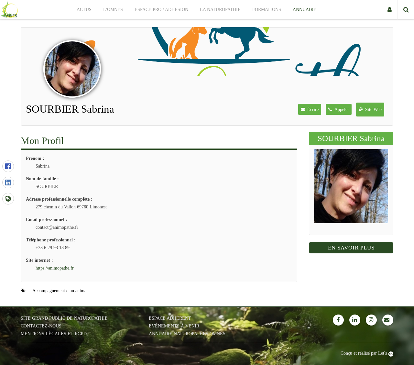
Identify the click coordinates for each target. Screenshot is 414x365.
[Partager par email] (8, 199)
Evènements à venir (174, 326)
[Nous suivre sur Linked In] (354, 320)
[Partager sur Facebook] (8, 166)
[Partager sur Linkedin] (8, 182)
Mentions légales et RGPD (54, 333)
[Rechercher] (406, 9)
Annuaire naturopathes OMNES (187, 333)
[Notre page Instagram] (371, 320)
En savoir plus (351, 248)
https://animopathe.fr (55, 268)
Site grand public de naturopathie (64, 318)
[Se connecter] (389, 9)
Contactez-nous (41, 326)
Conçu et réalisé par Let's (364, 353)
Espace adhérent (170, 318)
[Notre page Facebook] (338, 320)
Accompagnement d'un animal (60, 290)
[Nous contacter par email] (387, 320)
